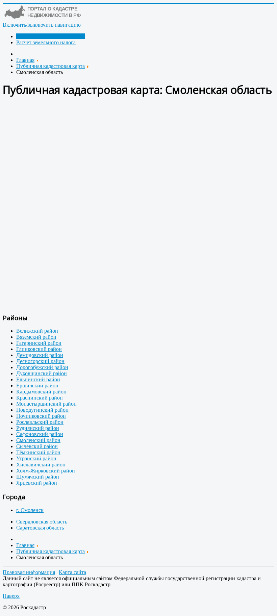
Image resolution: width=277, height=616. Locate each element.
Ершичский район (37, 385)
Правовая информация (29, 572)
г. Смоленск (30, 510)
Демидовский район (39, 355)
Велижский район (37, 331)
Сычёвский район (37, 446)
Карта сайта (72, 572)
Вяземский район (36, 337)
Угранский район (36, 458)
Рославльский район (40, 422)
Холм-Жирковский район (45, 470)
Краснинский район (39, 398)
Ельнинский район (38, 379)
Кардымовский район (41, 391)
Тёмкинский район (38, 452)
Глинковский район (39, 349)
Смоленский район (38, 440)
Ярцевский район (36, 483)
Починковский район (41, 416)
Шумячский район (37, 477)
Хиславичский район (41, 464)
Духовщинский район (41, 373)
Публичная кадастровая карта (50, 36)
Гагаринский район (38, 343)
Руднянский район (37, 428)
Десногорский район (40, 361)
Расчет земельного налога (46, 42)
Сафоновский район (39, 434)
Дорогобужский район (42, 367)
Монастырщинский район (46, 404)
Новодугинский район (42, 410)
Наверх (11, 596)
